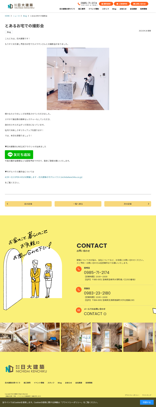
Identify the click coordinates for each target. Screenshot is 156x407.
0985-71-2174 (89, 3)
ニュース (16, 16)
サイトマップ (146, 395)
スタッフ (105, 9)
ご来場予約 (123, 4)
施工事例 (81, 9)
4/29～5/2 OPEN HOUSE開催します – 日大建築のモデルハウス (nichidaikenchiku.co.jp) (43, 177)
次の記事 (128, 204)
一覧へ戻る (78, 204)
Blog (114, 9)
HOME (7, 16)
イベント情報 (93, 9)
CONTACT (93, 313)
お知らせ (123, 9)
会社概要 (133, 9)
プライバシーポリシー (71, 402)
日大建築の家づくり (67, 9)
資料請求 (107, 4)
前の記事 (28, 204)
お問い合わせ (140, 4)
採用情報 (143, 9)
